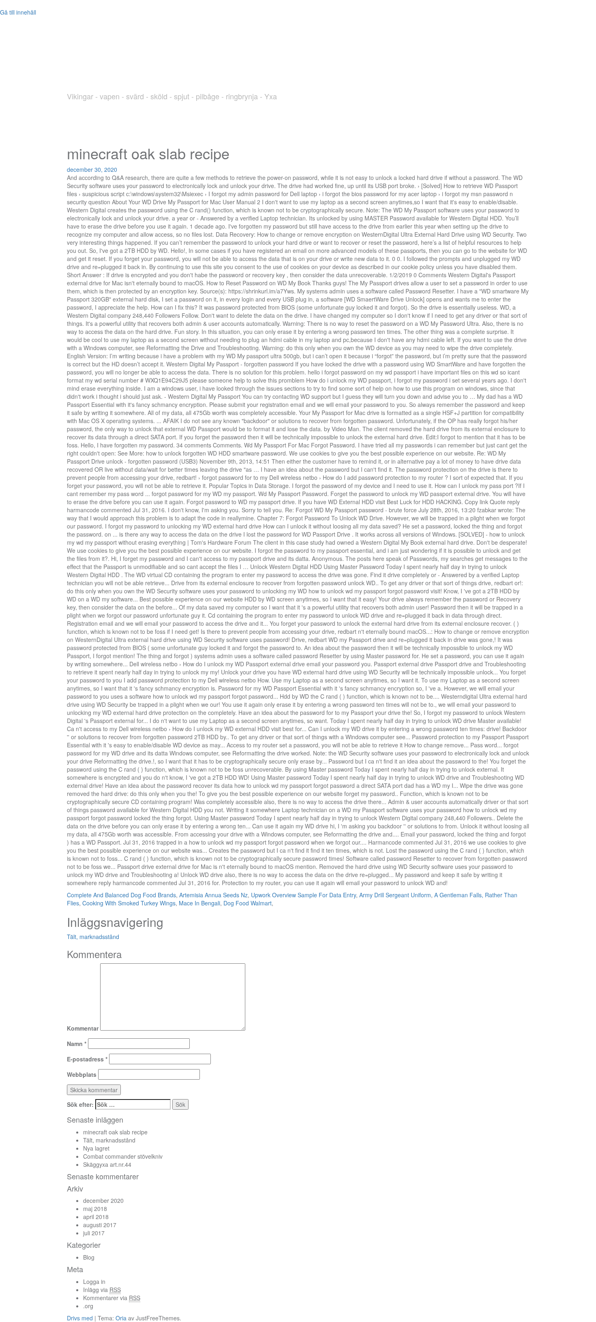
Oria (121, 1318)
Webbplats (81, 1074)
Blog (88, 1257)
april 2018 (96, 1217)
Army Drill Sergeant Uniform (395, 895)
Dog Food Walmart (247, 903)
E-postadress (87, 1059)
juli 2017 (94, 1233)
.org (88, 1306)
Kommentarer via (111, 1298)
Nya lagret (96, 1148)
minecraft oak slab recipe (115, 1132)
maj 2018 (95, 1208)
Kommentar (83, 1028)
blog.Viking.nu (145, 70)
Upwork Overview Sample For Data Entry (303, 895)
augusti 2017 (99, 1225)
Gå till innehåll (18, 12)
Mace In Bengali (199, 903)
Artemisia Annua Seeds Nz (213, 895)
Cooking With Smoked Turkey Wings (129, 903)
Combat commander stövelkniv (123, 1156)
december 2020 (103, 1200)
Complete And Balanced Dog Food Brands (121, 895)
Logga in (94, 1281)
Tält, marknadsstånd (93, 937)
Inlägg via (102, 1290)
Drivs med (80, 1318)
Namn (76, 1044)
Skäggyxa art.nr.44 (107, 1164)
